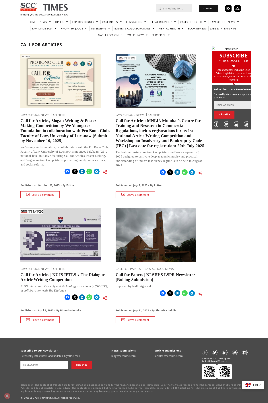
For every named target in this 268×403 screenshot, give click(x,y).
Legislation (134, 22)
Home (32, 22)
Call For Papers (128, 268)
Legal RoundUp (161, 22)
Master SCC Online (111, 35)
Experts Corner (83, 22)
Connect (208, 8)
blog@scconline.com (123, 356)
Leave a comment (43, 194)
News (43, 22)
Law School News (222, 22)
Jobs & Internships (223, 28)
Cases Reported (191, 22)
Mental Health (169, 28)
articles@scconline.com (169, 356)
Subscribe (159, 35)
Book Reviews (197, 28)
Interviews (98, 28)
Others (59, 114)
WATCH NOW (135, 35)
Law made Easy (42, 28)
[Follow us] (216, 124)
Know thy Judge (72, 28)
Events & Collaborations (132, 28)
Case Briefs (110, 22)
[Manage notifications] (7, 396)
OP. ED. (59, 22)
